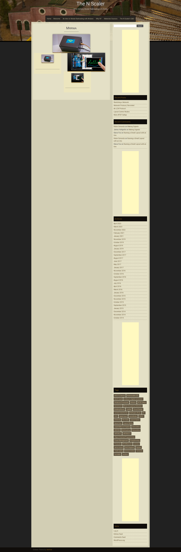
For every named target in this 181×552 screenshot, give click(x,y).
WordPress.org (119, 540)
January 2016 (118, 293)
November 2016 (119, 271)
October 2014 (119, 318)
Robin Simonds (119, 126)
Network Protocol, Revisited (124, 105)
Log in (116, 531)
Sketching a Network (121, 102)
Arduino (133, 402)
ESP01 (141, 416)
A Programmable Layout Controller (47, 71)
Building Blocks (119, 409)
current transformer (121, 413)
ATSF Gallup (142, 402)
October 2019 (119, 242)
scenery (136, 444)
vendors (125, 454)
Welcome (56, 19)
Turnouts (139, 451)
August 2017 (118, 258)
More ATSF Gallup (120, 115)
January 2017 (118, 268)
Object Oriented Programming (124, 437)
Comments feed (119, 537)
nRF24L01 (117, 433)
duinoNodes (133, 416)
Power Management (121, 440)
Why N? (98, 19)
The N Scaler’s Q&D (127, 19)
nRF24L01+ (127, 433)
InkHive (49, 550)
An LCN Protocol (120, 109)
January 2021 (118, 236)
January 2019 (118, 249)
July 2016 (117, 283)
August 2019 (118, 246)
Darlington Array (135, 413)
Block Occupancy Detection (133, 406)
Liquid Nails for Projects (122, 426)
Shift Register (129, 447)
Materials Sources (110, 19)
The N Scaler (90, 4)
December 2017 (119, 252)
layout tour (118, 423)
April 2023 (117, 224)
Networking (136, 430)
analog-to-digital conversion (133, 399)
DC (144, 413)
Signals (138, 447)
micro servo (136, 426)
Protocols (117, 444)
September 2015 (120, 305)
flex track (125, 420)
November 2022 (119, 230)
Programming (134, 440)
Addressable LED (132, 395)
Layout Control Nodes (122, 112)
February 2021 (119, 233)
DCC (115, 416)
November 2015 (119, 299)
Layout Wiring (128, 423)
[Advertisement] (130, 61)
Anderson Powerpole (121, 402)
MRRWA (117, 430)
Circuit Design (138, 409)
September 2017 (120, 255)
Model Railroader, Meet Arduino (77, 89)
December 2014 (119, 312)
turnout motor (129, 451)
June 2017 (117, 261)
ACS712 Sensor (119, 395)
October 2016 (119, 274)
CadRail (128, 409)
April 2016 (117, 286)
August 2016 (118, 280)
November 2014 (119, 315)
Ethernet (117, 420)
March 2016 (118, 290)
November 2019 (119, 239)
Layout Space (135, 420)
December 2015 (119, 296)
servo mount (118, 447)
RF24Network (127, 444)
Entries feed (118, 534)
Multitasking (126, 430)
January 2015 (118, 308)
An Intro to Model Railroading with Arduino (78, 19)
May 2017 (117, 264)
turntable (117, 454)
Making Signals (133, 126)
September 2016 (120, 277)
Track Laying (118, 451)
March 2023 (118, 227)
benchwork (118, 406)
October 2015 (119, 302)
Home (49, 19)
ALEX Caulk (118, 399)
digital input (123, 416)
